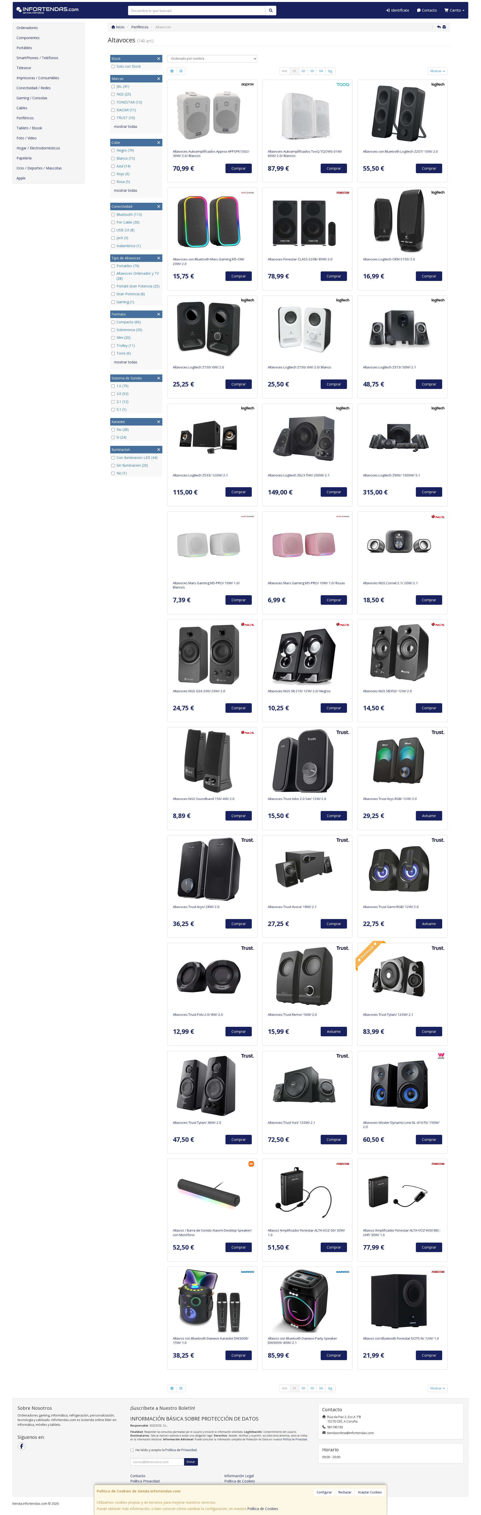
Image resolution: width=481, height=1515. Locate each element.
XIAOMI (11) (126, 110)
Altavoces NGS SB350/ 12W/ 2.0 (387, 691)
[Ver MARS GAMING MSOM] (212, 221)
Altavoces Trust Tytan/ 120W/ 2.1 (388, 1014)
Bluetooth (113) (129, 214)
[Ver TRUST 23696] (307, 1085)
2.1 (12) (122, 401)
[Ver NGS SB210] (307, 653)
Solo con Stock (128, 66)
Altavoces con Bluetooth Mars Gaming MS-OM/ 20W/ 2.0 (209, 261)
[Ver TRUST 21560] (212, 1085)
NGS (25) (123, 94)
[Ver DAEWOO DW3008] (212, 1300)
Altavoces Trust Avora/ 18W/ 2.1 (292, 906)
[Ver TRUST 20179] (212, 869)
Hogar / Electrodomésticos (38, 148)
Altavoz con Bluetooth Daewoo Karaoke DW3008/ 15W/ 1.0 (211, 1340)
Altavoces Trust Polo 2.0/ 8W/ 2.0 (198, 1014)
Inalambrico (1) (128, 245)
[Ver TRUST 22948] (403, 869)
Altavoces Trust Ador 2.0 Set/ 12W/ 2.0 (297, 798)
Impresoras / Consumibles (38, 77)
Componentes (28, 37)
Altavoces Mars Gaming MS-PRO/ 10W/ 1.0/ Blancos (206, 585)
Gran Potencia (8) (130, 293)
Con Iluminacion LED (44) (137, 457)
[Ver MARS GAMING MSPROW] (212, 545)
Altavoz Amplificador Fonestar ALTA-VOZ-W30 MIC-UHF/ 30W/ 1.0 (401, 1232)
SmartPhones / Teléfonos (37, 57)
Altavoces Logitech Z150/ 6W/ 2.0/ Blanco (299, 367)
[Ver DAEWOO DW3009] (307, 1300)
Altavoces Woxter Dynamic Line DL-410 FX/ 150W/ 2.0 (401, 1124)
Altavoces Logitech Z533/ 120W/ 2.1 (200, 475)
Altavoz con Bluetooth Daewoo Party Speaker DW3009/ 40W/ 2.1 (302, 1340)
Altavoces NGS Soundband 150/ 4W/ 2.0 (203, 798)
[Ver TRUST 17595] (307, 977)
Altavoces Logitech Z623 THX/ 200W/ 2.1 (299, 475)
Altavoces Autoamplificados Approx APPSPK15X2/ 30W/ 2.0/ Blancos (211, 153)
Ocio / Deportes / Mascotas (39, 168)
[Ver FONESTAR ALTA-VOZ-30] (307, 1192)
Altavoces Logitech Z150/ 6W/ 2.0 (198, 367)
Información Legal (239, 1475)
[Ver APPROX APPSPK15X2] (212, 113)
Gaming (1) (125, 301)
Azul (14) (123, 166)
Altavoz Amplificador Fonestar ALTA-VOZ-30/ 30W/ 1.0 (306, 1232)
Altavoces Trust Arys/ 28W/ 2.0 (196, 906)
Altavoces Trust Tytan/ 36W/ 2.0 (197, 1122)
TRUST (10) (125, 117)
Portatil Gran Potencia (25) (138, 286)
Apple (21, 178)
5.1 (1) (121, 409)
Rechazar (344, 1492)
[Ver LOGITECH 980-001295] (403, 113)
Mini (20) (123, 337)
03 (312, 71)
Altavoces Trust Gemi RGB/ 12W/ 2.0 (391, 906)
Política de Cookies (262, 1508)
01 (294, 71)
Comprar (238, 168)
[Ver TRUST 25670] (307, 761)
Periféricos (25, 118)
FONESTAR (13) (129, 102)
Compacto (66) (128, 322)
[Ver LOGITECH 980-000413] (403, 329)
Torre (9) (123, 353)
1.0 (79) (122, 385)
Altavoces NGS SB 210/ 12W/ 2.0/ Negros (299, 691)
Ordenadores (27, 27)
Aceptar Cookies (370, 1492)
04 (321, 71)
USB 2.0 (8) (125, 230)
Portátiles (24, 47)
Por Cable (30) (128, 222)
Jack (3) (122, 237)
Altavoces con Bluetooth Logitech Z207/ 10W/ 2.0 (400, 151)
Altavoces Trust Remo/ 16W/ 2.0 (292, 1014)
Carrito (455, 10)
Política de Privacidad (295, 1439)
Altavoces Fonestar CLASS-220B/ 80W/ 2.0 (300, 259)
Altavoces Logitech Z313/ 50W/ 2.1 (389, 367)
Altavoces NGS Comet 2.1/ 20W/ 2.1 (390, 583)
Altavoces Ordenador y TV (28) (137, 276)
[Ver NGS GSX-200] (212, 653)
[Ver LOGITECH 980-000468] (403, 437)
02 (303, 71)
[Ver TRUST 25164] (212, 977)
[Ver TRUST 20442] (307, 869)
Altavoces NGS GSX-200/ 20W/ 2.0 (199, 691)
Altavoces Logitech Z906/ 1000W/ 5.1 (391, 475)
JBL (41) (122, 86)
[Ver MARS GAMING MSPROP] (307, 545)
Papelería (24, 158)
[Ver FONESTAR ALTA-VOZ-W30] (403, 1192)
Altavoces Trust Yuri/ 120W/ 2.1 (291, 1122)
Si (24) (121, 437)
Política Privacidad (145, 1481)
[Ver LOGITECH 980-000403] (307, 437)
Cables (22, 108)
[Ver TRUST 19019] (403, 977)
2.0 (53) (122, 393)
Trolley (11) (125, 345)
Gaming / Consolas (32, 97)
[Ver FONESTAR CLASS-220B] (307, 221)
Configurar (324, 1492)
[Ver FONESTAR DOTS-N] (403, 1300)
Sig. (330, 71)
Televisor (24, 67)
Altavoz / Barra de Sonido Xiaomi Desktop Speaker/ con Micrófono (212, 1232)
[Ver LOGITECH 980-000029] (403, 221)
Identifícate (399, 10)
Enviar (191, 1462)
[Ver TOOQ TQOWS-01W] (307, 113)
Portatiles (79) (127, 265)
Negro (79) (125, 150)
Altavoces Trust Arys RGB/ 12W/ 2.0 (390, 798)
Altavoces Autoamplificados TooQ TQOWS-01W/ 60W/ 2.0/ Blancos (305, 153)
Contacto (429, 10)
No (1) (121, 473)
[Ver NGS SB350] (403, 653)
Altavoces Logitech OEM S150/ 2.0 (389, 259)
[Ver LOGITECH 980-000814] (212, 329)
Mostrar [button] (436, 71)
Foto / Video (27, 138)
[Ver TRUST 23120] (403, 761)
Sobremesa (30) (129, 329)
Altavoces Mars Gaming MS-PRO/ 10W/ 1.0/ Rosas (306, 583)
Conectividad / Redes (34, 87)
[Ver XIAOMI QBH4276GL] (212, 1192)
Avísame (429, 815)
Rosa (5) (123, 181)
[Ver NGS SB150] (212, 761)
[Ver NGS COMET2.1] (403, 545)
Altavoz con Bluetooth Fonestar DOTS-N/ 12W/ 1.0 (401, 1338)
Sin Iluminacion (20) (132, 465)
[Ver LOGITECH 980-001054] (212, 437)
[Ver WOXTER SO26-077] (403, 1085)
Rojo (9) (123, 173)
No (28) (122, 429)
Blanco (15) (125, 158)
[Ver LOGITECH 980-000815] (307, 329)
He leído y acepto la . (166, 1450)
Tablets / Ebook (29, 128)
